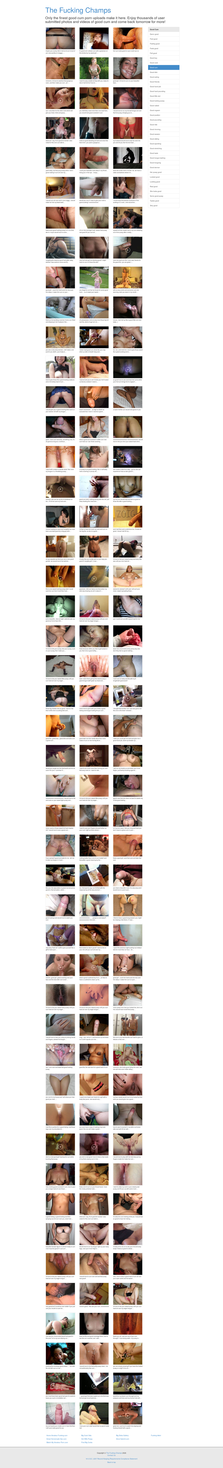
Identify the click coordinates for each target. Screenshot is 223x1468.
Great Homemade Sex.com (56, 1439)
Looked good (155, 177)
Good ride (153, 124)
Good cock (154, 63)
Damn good (154, 34)
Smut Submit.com (122, 1439)
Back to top (111, 1462)
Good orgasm (155, 110)
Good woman (155, 167)
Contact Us (111, 1455)
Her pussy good (156, 172)
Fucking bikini (156, 1435)
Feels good (154, 48)
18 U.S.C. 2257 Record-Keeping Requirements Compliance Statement (111, 1459)
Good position (155, 115)
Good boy (153, 58)
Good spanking (155, 143)
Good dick (153, 72)
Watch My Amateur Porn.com (57, 1442)
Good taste (154, 153)
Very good (153, 205)
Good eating (154, 77)
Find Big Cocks (86, 1442)
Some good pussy (156, 196)
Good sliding (154, 139)
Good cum (154, 67)
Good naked (154, 105)
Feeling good (155, 43)
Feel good (153, 39)
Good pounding (155, 120)
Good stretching (156, 148)
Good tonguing (155, 162)
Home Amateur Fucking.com (56, 1435)
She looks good (155, 191)
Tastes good (154, 201)
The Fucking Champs (78, 10)
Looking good (155, 182)
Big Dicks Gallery (122, 1435)
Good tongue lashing (157, 158)
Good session (155, 134)
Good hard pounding (157, 91)
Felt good (153, 53)
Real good (153, 186)
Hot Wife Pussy (86, 1439)
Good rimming (155, 129)
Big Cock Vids (86, 1435)
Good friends (154, 82)
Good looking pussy (157, 101)
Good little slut (155, 96)
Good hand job (155, 86)
